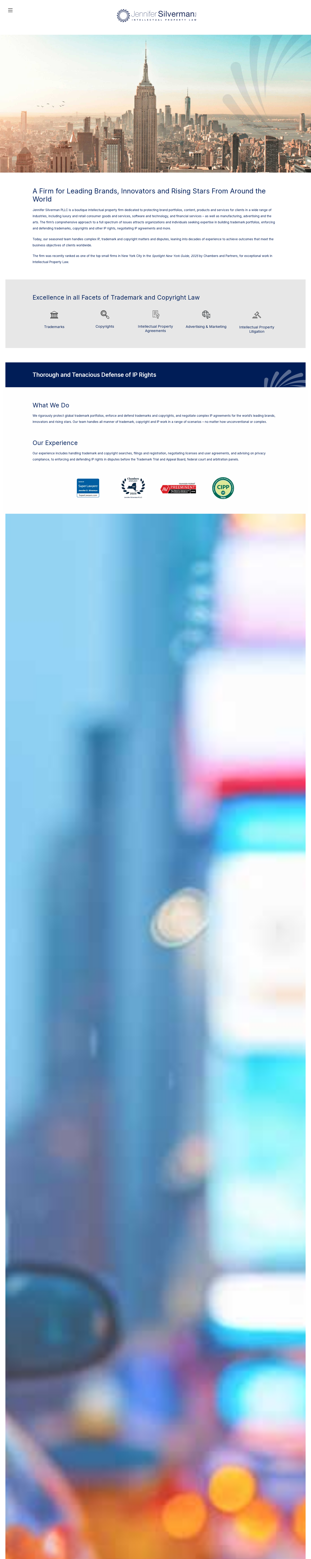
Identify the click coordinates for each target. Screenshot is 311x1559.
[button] (307, 1533)
